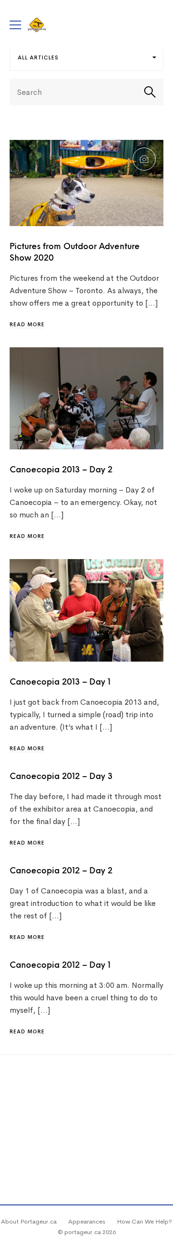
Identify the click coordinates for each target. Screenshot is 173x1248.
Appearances (86, 1221)
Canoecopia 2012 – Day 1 (60, 966)
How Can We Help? (144, 1221)
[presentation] (86, 183)
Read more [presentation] (27, 324)
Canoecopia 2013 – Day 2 (61, 470)
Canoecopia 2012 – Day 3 (61, 777)
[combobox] (86, 57)
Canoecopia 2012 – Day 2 (61, 871)
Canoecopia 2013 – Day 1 (60, 682)
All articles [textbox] (38, 57)
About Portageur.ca (29, 1221)
